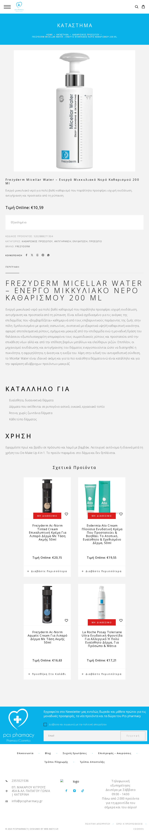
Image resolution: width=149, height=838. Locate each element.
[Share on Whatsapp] (48, 255)
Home (49, 35)
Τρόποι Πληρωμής (56, 761)
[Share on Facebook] (26, 255)
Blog (48, 753)
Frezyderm (22, 246)
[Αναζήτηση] (136, 7)
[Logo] (19, 7)
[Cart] (143, 7)
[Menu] (7, 6)
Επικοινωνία (25, 753)
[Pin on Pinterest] (43, 255)
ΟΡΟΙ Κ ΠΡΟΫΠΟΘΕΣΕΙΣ (129, 824)
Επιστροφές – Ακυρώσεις (114, 753)
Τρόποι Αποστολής (92, 761)
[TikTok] (82, 791)
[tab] (12, 269)
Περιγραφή (12, 266)
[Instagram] (74, 791)
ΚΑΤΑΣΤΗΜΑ (63, 35)
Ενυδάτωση (80, 241)
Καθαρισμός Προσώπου (85, 35)
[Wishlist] (66, 620)
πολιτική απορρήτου (95, 724)
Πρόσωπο (95, 241)
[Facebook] (66, 791)
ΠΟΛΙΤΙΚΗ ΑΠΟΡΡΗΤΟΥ (97, 824)
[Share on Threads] (37, 255)
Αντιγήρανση (62, 241)
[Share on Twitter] (32, 255)
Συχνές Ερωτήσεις (75, 753)
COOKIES (138, 829)
